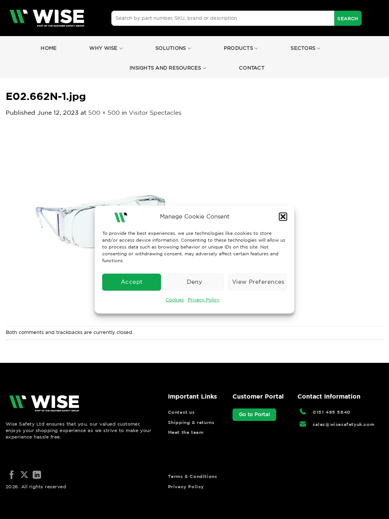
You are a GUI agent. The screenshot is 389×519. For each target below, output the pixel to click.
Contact (251, 68)
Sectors (303, 48)
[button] (283, 216)
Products (238, 48)
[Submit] (348, 18)
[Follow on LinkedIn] (37, 475)
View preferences (258, 281)
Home (49, 48)
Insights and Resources (165, 68)
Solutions (170, 48)
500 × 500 (104, 112)
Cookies (175, 299)
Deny (194, 281)
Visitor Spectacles (155, 112)
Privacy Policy (204, 299)
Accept (132, 281)
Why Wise (103, 48)
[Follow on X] (24, 475)
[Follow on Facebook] (12, 475)
